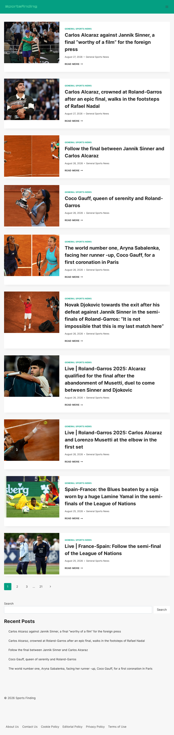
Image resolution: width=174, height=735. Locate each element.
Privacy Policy (95, 726)
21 (40, 586)
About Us (12, 726)
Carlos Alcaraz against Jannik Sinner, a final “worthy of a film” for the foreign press (110, 42)
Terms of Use (117, 726)
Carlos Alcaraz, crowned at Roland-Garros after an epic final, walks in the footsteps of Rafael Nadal (113, 99)
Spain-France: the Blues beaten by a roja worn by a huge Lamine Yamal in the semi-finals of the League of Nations (114, 496)
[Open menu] (167, 6)
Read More (74, 64)
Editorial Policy (72, 726)
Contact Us (30, 726)
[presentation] (31, 42)
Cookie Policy (50, 726)
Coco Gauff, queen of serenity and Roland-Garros (42, 659)
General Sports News (78, 29)
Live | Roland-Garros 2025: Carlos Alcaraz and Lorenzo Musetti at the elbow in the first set (113, 440)
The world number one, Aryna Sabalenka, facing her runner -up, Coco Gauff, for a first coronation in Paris (112, 255)
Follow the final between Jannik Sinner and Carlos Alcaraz (48, 650)
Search (9, 603)
